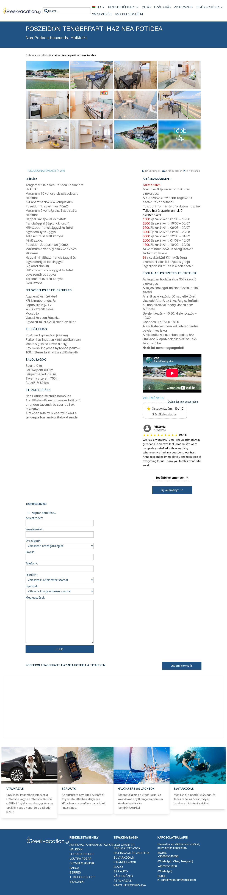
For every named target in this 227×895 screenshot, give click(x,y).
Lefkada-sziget (82, 854)
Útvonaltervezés (182, 666)
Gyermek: (32, 586)
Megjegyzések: (35, 597)
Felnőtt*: (31, 575)
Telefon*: (32, 563)
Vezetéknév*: (34, 529)
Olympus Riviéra (82, 863)
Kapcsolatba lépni (129, 14)
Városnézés (102, 14)
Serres (75, 873)
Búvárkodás (124, 858)
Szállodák (162, 7)
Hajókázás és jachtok (132, 853)
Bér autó (121, 871)
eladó (118, 867)
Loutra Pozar (80, 859)
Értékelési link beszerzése (182, 402)
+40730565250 (167, 866)
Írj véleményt (170, 490)
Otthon (30, 55)
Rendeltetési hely (121, 7)
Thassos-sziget (82, 877)
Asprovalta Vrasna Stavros (91, 845)
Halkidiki (42, 55)
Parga (74, 868)
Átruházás (123, 881)
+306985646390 (167, 856)
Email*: (30, 552)
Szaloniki (77, 882)
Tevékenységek (207, 7)
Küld (59, 649)
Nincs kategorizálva (130, 885)
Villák (146, 7)
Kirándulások (125, 862)
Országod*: (33, 541)
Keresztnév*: (34, 518)
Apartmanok (183, 7)
